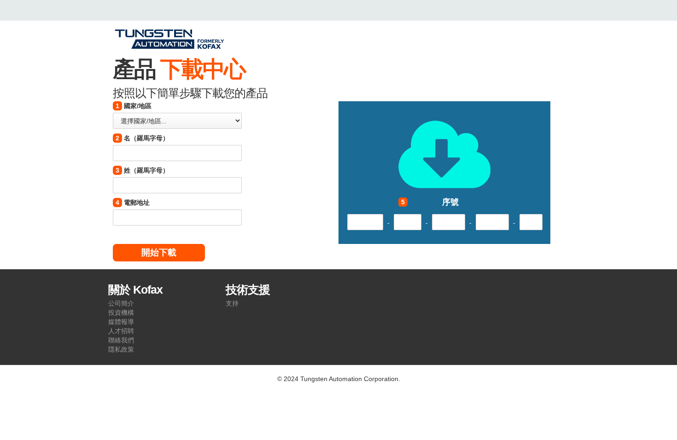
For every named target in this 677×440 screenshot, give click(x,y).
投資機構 (121, 312)
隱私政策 (121, 349)
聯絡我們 (121, 340)
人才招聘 (121, 331)
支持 (232, 303)
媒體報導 (121, 321)
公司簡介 (121, 303)
